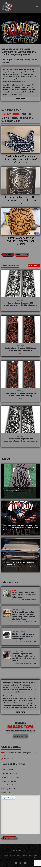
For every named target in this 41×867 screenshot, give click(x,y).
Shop (18, 855)
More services (22, 254)
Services (12, 855)
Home (6, 855)
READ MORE (20, 99)
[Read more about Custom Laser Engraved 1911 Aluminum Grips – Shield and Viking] (20, 419)
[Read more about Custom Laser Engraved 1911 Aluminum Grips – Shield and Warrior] (20, 283)
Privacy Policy (32, 858)
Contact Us (8, 858)
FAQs (35, 855)
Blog (30, 855)
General (14, 590)
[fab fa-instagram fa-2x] (20, 863)
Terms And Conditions (19, 858)
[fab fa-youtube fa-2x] (25, 863)
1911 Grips (20, 300)
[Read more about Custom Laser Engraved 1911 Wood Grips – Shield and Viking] (20, 374)
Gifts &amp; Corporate (18, 610)
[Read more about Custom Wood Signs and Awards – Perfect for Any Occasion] (20, 221)
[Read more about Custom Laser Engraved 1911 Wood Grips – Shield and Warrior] (20, 329)
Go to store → (33, 266)
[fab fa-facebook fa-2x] (15, 863)
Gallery (25, 855)
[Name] (36, 7)
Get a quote (8, 254)
